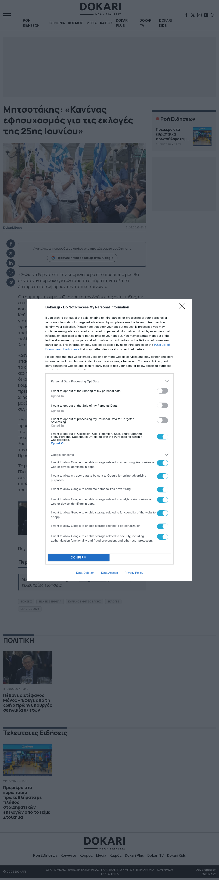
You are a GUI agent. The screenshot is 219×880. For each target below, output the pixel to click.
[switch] (162, 391)
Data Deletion (85, 572)
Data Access (109, 572)
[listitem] (109, 381)
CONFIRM (79, 557)
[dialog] (109, 440)
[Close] (183, 307)
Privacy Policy (133, 572)
